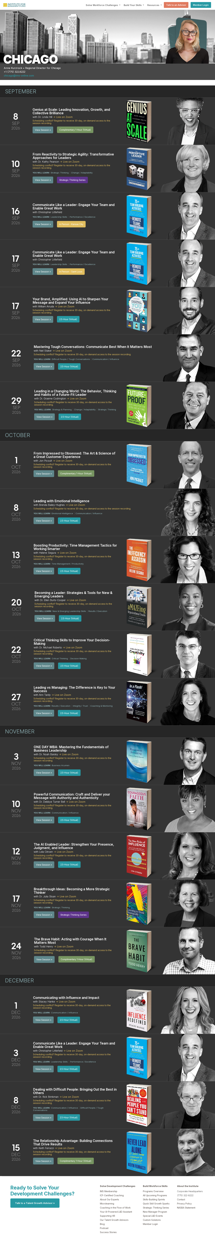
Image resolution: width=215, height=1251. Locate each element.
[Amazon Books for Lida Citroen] (140, 855)
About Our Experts (109, 1199)
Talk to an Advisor (176, 5)
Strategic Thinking (60, 172)
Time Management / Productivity (68, 563)
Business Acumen (60, 765)
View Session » (43, 130)
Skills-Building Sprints (154, 1199)
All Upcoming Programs (155, 1195)
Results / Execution (97, 611)
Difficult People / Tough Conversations (71, 359)
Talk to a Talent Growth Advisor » (35, 1203)
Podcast (104, 1228)
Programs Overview (153, 1191)
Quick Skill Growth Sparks (156, 1203)
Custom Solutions (152, 1220)
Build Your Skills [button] (133, 5)
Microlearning (107, 1203)
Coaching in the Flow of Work (115, 1207)
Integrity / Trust (80, 706)
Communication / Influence (105, 359)
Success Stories (108, 1232)
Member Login (201, 5)
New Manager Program (155, 1211)
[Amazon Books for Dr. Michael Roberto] (140, 654)
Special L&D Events (153, 1215)
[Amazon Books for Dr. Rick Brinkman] (140, 1104)
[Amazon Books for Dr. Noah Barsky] (140, 760)
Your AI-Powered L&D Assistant (116, 1211)
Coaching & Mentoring (101, 706)
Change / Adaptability (82, 172)
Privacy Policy (184, 1203)
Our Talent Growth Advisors (114, 1220)
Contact (181, 1199)
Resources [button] (153, 5)
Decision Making (78, 658)
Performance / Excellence (82, 217)
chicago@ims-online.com (19, 75)
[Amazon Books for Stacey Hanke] (140, 1009)
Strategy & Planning (62, 409)
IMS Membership (108, 1191)
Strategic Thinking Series (156, 1207)
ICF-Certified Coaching (112, 1195)
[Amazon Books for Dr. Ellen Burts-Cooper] (140, 606)
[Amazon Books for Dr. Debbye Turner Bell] (140, 808)
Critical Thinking (60, 658)
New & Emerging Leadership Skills (69, 611)
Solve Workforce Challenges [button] (102, 5)
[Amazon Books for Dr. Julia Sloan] (140, 903)
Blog (102, 1224)
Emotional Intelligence (62, 513)
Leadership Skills (59, 217)
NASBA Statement (186, 1207)
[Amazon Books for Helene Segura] (140, 559)
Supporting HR (107, 1215)
